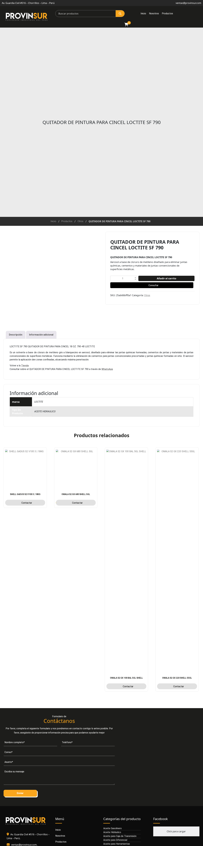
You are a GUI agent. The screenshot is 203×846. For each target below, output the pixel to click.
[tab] (15, 335)
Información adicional (41, 334)
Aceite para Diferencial (115, 840)
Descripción (15, 334)
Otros (80, 221)
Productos (167, 13)
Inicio (143, 13)
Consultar (153, 285)
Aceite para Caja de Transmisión (119, 836)
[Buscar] (120, 13)
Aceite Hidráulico (112, 832)
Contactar (26, 502)
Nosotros (154, 13)
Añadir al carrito (166, 278)
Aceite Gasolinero (112, 828)
